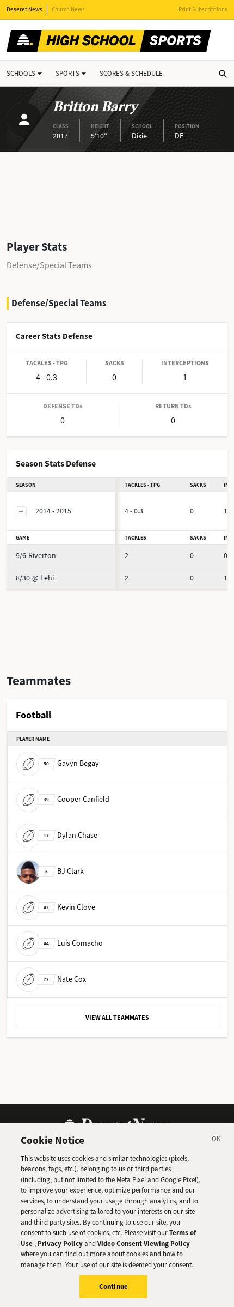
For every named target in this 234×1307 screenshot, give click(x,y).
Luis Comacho (73, 942)
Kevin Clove (69, 906)
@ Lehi (35, 578)
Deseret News (24, 9)
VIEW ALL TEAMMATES (117, 1017)
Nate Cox (65, 978)
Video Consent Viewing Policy (143, 1243)
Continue (113, 1286)
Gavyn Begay (71, 763)
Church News (68, 9)
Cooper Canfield (76, 799)
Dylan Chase (70, 835)
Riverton (36, 555)
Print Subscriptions (202, 9)
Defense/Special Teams (49, 265)
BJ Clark (64, 871)
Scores (131, 73)
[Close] (217, 1141)
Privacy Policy (60, 1243)
